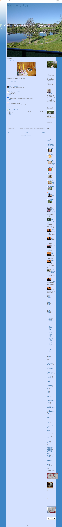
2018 (49, 305)
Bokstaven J (52, 229)
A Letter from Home (51, 160)
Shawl (48, 426)
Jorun (10, 102)
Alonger (48, 367)
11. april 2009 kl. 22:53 (17, 91)
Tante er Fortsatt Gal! (51, 144)
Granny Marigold (50, 154)
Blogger (35, 525)
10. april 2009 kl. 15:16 (15, 86)
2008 (49, 356)
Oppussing (48, 417)
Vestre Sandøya (52, 253)
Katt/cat (48, 396)
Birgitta (10, 109)
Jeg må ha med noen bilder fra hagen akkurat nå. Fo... (50, 329)
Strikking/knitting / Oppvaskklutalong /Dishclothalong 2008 (50, 451)
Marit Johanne (50, 93)
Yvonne (10, 86)
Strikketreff (48, 442)
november (50, 318)
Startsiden (26, 132)
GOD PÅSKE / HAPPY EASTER (51, 346)
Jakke (48, 392)
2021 (49, 302)
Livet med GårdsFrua (51, 199)
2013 (49, 311)
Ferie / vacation (49, 377)
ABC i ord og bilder (49, 363)
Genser (48, 380)
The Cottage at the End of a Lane (50, 174)
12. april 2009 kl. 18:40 (14, 102)
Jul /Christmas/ (49, 395)
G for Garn (52, 287)
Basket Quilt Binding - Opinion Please (53, 182)
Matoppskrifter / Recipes (50, 407)
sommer (48, 437)
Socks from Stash (49, 433)
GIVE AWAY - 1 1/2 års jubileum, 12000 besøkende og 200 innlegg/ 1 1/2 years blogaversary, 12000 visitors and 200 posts (51, 221)
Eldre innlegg (43, 132)
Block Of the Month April (50, 332)
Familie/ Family (49, 376)
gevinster (48, 381)
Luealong (48, 402)
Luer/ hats (48, 403)
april (49, 326)
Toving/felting (49, 460)
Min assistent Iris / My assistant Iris (53, 238)
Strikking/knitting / (49, 447)
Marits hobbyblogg (17, 5)
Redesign (48, 423)
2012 (49, 312)
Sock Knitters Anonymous (50, 431)
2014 (49, 310)
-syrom (48, 360)
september (50, 320)
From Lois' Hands (50, 167)
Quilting (48, 422)
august (50, 321)
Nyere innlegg (9, 132)
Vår (47, 468)
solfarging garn (49, 436)
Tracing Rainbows (50, 148)
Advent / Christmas (49, 364)
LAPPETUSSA (11, 91)
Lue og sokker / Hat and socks (51, 335)
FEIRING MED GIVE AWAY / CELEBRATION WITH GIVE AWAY (53, 210)
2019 (49, 304)
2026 (49, 296)
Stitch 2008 (48, 438)
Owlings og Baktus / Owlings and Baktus (51, 350)
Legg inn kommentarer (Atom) (28, 135)
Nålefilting (48, 414)
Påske (48, 421)
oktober (50, 319)
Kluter (48, 397)
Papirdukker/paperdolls (50, 418)
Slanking (48, 430)
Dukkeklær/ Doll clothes (50, 373)
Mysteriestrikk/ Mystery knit (51, 411)
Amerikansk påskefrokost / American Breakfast (51, 343)
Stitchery (48, 441)
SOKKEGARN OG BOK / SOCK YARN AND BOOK (51, 339)
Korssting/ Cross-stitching (50, 400)
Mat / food (48, 406)
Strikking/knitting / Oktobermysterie (49, 449)
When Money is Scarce (53, 188)
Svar (10, 88)
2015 (49, 309)
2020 (49, 303)
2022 (49, 301)
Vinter (48, 464)
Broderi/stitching (49, 372)
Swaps (48, 453)
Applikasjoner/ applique (50, 368)
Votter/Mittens (49, 465)
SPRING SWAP (50, 336)
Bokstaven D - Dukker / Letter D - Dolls (52, 261)
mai (49, 325)
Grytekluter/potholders (50, 385)
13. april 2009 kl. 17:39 (15, 109)
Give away (48, 382)
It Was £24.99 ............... (53, 176)
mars (50, 352)
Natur (48, 413)
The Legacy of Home (51, 186)
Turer (48, 461)
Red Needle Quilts (50, 180)
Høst (48, 391)
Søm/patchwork (49, 456)
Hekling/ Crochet (49, 386)
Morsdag (48, 410)
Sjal (47, 427)
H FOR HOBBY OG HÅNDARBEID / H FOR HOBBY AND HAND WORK (53, 280)
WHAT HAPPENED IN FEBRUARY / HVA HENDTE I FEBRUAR (53, 271)
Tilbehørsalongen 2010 (50, 459)
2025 (49, 297)
